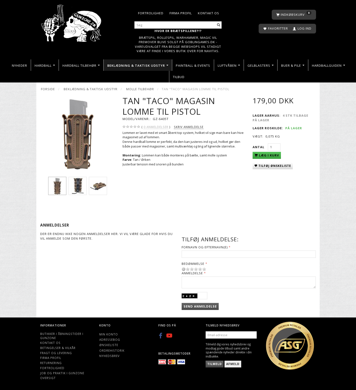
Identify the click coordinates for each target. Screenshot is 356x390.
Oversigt (48, 378)
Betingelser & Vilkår (58, 348)
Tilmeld (214, 364)
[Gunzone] (71, 22)
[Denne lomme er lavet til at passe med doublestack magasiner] (77, 133)
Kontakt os (208, 13)
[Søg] (218, 25)
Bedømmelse (193, 263)
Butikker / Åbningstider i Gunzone (61, 336)
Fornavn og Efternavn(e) (205, 247)
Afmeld (233, 364)
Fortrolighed (150, 13)
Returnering (51, 363)
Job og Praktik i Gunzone (62, 373)
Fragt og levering (56, 353)
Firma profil (181, 13)
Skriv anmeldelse (188, 127)
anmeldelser (156, 127)
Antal (259, 147)
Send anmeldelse (200, 306)
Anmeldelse (192, 273)
